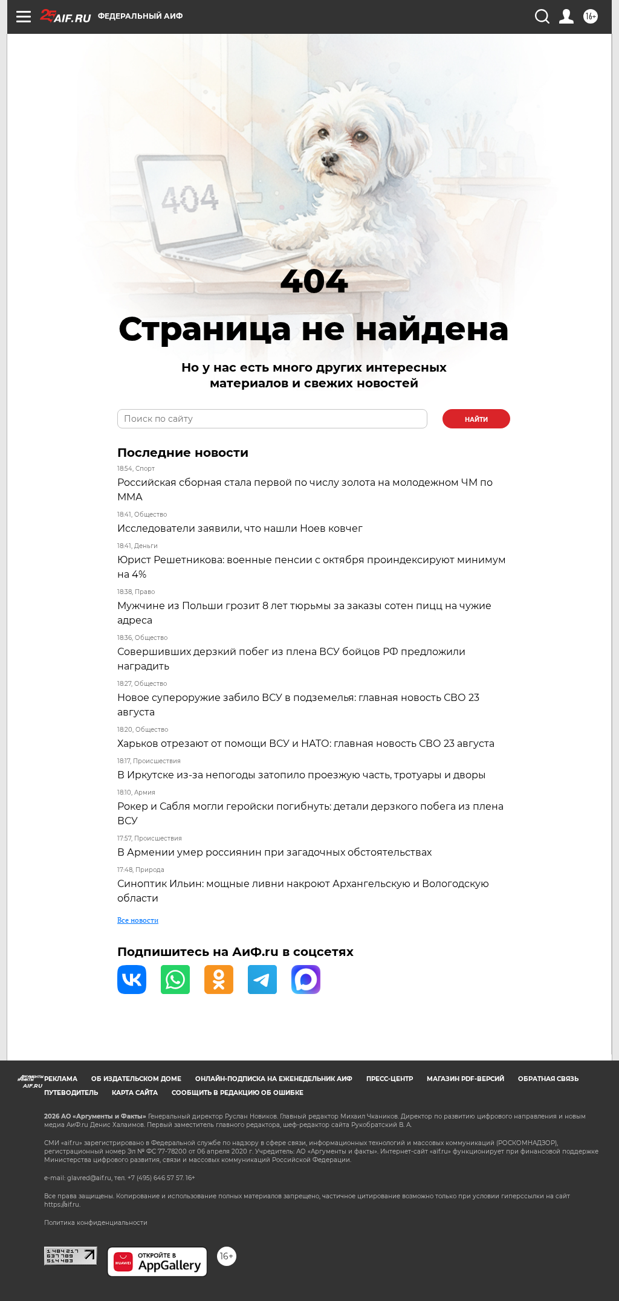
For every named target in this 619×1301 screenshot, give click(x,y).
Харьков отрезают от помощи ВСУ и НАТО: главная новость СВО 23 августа (305, 743)
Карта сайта (135, 1093)
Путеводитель (71, 1093)
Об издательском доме (136, 1079)
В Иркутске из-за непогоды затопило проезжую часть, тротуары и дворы (301, 775)
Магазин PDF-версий (465, 1079)
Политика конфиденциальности (95, 1223)
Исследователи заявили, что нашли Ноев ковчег (240, 528)
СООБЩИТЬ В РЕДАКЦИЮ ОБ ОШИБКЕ (237, 1093)
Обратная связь (548, 1079)
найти (476, 420)
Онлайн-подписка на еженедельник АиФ (273, 1079)
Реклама (60, 1079)
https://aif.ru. (62, 1205)
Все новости (137, 920)
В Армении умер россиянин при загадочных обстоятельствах (274, 852)
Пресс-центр (389, 1079)
